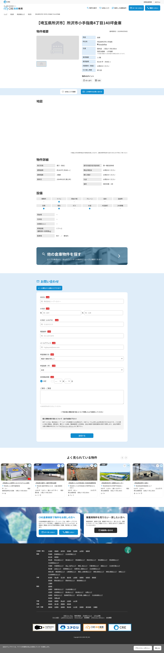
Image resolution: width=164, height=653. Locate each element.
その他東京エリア (95, 569)
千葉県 (50, 566)
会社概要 (109, 618)
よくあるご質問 (128, 548)
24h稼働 (120, 205)
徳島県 (50, 604)
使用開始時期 (44, 377)
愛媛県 (63, 604)
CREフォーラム (68, 616)
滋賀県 (50, 586)
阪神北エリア (58, 595)
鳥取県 (50, 601)
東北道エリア (69, 560)
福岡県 (50, 607)
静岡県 (94, 577)
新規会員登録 (148, 2)
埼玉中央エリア (91, 560)
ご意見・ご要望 (45, 388)
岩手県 (63, 551)
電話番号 (43, 331)
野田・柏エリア (82, 566)
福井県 (69, 577)
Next (126, 457)
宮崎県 (82, 607)
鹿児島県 (88, 607)
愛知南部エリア (81, 580)
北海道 (50, 551)
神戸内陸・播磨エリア (83, 595)
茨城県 (50, 554)
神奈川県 (51, 572)
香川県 (56, 604)
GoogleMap (102, 44)
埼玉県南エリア (114, 560)
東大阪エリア (69, 592)
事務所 (43, 199)
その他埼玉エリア (53, 563)
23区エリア (57, 569)
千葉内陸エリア (94, 566)
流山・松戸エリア (70, 566)
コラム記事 (97, 616)
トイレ (59, 199)
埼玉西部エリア (80, 560)
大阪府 (50, 592)
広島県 (69, 601)
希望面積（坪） (45, 366)
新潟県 (50, 577)
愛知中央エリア (70, 580)
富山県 (56, 577)
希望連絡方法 (44, 354)
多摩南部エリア (67, 569)
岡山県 (63, 601)
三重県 (50, 583)
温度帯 (120, 199)
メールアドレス (45, 343)
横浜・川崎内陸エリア (84, 572)
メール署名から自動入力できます (49, 288)
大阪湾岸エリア (58, 592)
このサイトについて (67, 618)
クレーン (90, 199)
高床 (104, 199)
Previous (122, 457)
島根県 (56, 601)
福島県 (88, 551)
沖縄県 (95, 607)
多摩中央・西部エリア (81, 569)
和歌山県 (57, 598)
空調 (43, 205)
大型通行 (105, 205)
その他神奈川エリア (54, 574)
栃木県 (50, 557)
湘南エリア (122, 572)
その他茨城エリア (70, 554)
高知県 (69, 604)
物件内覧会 (77, 616)
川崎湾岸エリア (71, 572)
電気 (59, 205)
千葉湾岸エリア (58, 566)
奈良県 (50, 598)
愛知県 (50, 580)
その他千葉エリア (114, 566)
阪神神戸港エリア (69, 595)
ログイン (157, 2)
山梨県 (75, 577)
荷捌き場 (74, 199)
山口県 (75, 601)
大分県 (75, 607)
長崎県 (63, 607)
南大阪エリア (79, 592)
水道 (89, 205)
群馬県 (56, 557)
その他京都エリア (70, 589)
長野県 (82, 577)
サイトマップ (78, 618)
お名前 (42, 309)
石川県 (63, 577)
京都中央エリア (58, 589)
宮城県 (69, 551)
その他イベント (87, 616)
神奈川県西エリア (111, 572)
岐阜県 (88, 577)
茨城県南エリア (58, 554)
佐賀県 (56, 607)
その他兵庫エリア (97, 595)
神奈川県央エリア (98, 572)
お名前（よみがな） (47, 320)
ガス (74, 205)
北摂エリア (88, 592)
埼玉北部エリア (58, 560)
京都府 (50, 589)
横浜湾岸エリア (60, 572)
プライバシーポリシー (67, 426)
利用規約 (86, 618)
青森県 (56, 551)
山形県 (82, 551)
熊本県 (69, 607)
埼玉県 (50, 560)
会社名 (42, 297)
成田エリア (104, 566)
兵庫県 (50, 595)
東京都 (50, 569)
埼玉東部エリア (102, 560)
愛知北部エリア (58, 580)
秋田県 (75, 551)
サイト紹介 (55, 618)
